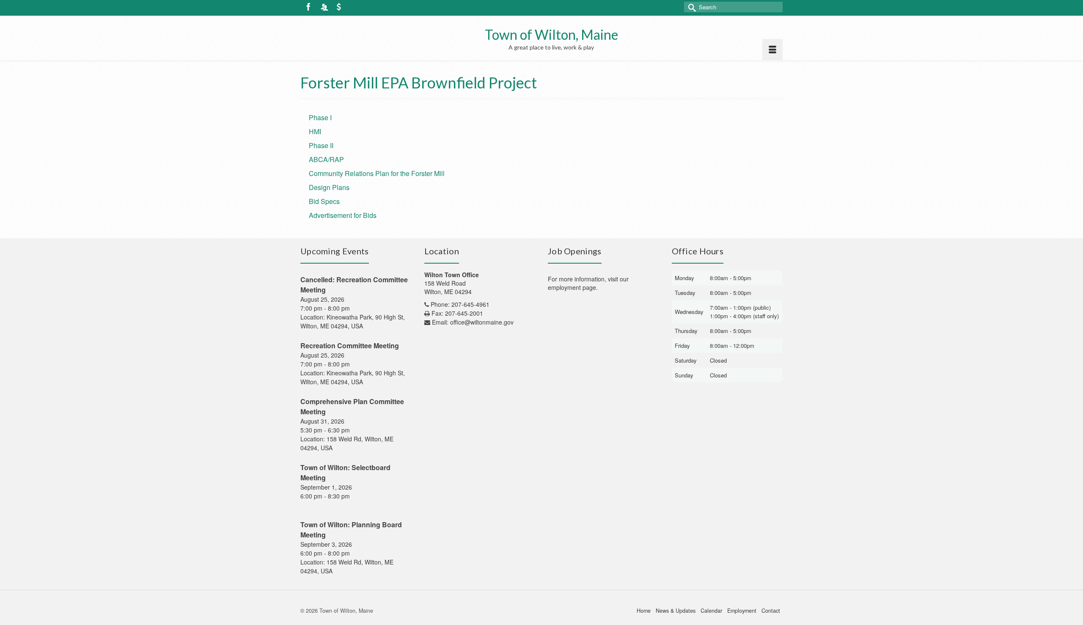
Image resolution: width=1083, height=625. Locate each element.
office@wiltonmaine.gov (482, 322)
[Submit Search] (690, 7)
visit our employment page (588, 283)
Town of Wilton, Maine (551, 34)
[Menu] (772, 49)
